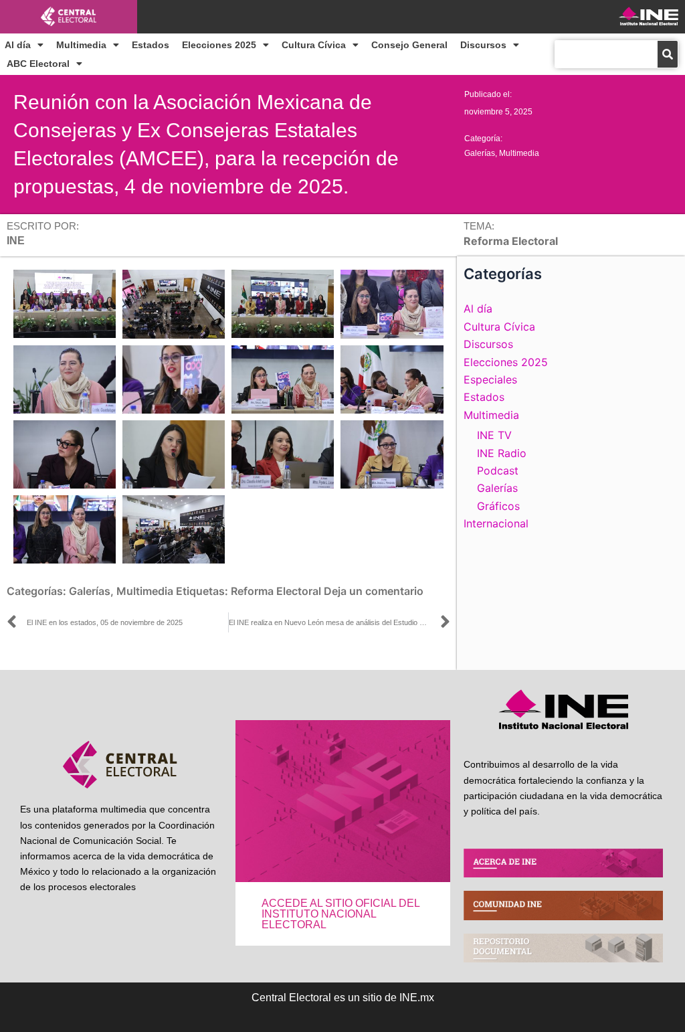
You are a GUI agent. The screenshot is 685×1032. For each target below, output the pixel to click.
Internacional (496, 523)
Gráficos (498, 506)
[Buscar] (668, 54)
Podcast (497, 470)
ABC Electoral (38, 63)
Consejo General (409, 44)
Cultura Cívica (314, 44)
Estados (150, 44)
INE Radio (501, 453)
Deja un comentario (373, 591)
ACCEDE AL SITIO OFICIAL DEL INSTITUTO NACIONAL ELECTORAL (340, 913)
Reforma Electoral (276, 591)
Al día (18, 44)
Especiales (490, 379)
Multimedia (81, 44)
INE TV (494, 435)
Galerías (479, 153)
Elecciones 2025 (219, 44)
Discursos (483, 44)
